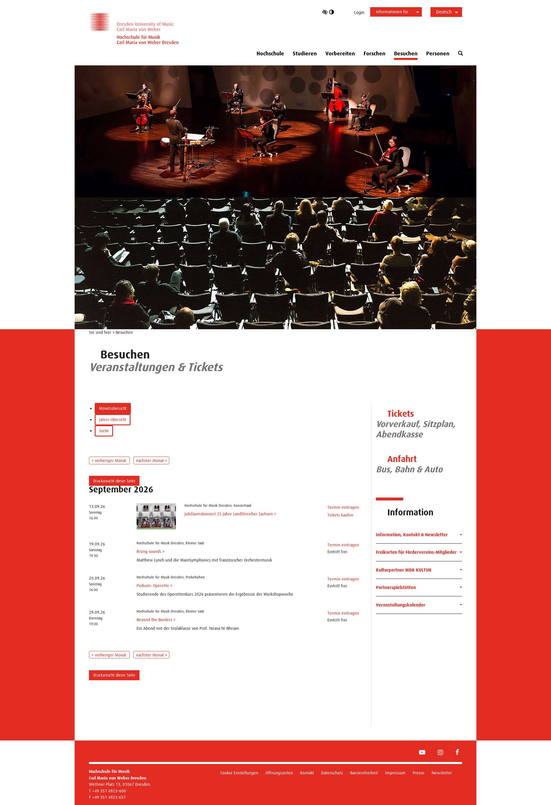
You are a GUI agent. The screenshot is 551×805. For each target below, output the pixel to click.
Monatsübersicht (113, 408)
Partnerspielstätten (396, 587)
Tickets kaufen (340, 514)
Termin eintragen (343, 507)
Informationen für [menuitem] (392, 11)
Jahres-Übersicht (112, 419)
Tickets (400, 414)
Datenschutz (332, 772)
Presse (418, 772)
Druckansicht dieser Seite (114, 481)
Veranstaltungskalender (400, 605)
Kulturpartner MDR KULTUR (404, 570)
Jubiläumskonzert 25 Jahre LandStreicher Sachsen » (230, 513)
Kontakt (307, 772)
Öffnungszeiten (279, 772)
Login (359, 12)
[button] (460, 53)
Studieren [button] (305, 53)
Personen (437, 53)
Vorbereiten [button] (340, 53)
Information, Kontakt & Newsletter (412, 534)
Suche (104, 430)
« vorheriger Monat (109, 460)
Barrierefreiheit (364, 772)
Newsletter (442, 772)
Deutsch (444, 12)
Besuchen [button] (406, 53)
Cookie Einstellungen (239, 772)
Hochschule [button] (270, 53)
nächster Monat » (151, 460)
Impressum (395, 772)
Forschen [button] (374, 53)
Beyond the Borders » (156, 619)
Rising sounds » (150, 551)
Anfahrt (402, 459)
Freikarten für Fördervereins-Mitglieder (416, 552)
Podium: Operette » (154, 585)
